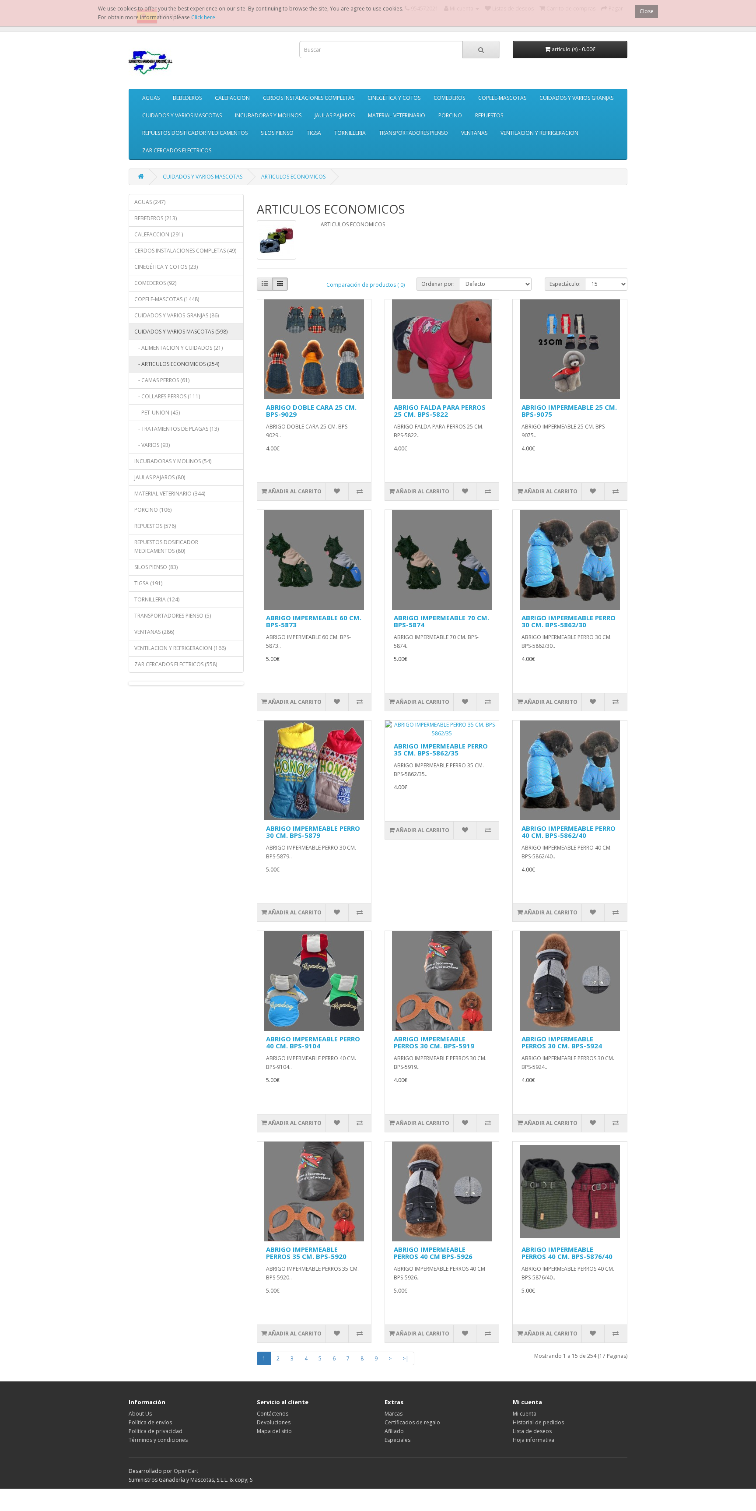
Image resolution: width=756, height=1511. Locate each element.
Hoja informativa (533, 1440)
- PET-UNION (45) (157, 412)
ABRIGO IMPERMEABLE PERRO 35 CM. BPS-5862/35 (441, 749)
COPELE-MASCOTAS (502, 98)
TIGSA (314, 133)
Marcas (393, 1413)
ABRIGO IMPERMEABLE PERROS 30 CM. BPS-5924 (562, 1042)
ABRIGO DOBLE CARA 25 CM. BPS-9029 (311, 411)
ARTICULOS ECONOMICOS (293, 176)
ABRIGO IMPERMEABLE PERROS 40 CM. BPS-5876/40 (567, 1253)
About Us (140, 1413)
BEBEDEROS (187, 98)
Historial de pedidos (538, 1422)
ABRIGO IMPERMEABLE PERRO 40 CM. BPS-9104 (313, 1042)
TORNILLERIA (350, 133)
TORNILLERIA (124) (156, 599)
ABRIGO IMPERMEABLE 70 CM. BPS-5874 (441, 621)
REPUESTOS (489, 115)
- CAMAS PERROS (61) (161, 380)
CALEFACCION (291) (158, 234)
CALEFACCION (232, 98)
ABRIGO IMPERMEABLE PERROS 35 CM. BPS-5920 (306, 1253)
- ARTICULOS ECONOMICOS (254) (176, 364)
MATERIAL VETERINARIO (396, 115)
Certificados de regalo (412, 1422)
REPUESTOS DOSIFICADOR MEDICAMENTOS (195, 133)
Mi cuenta (524, 1413)
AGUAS (151, 98)
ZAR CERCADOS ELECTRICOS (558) (175, 664)
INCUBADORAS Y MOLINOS (268, 115)
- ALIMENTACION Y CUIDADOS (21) (178, 347)
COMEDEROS (449, 98)
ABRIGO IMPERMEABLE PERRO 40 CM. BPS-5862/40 (569, 832)
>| (405, 1358)
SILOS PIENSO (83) (156, 567)
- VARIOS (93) (152, 445)
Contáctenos (272, 1413)
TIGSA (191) (148, 583)
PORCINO (450, 115)
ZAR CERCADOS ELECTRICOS (176, 150)
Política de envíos (150, 1422)
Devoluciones (273, 1422)
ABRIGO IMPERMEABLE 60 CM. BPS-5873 (313, 621)
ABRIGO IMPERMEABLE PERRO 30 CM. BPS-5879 (313, 832)
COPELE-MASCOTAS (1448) (166, 299)
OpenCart (186, 1471)
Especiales (397, 1440)
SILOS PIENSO (277, 133)
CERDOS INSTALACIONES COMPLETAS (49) (185, 250)
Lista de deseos (532, 1431)
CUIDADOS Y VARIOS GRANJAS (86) (176, 315)
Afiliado (394, 1431)
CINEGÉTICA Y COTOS (394, 98)
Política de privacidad (155, 1431)
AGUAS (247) (149, 202)
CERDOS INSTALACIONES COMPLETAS (308, 98)
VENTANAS (474, 133)
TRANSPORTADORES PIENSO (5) (172, 615)
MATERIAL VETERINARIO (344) (169, 493)
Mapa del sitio (274, 1431)
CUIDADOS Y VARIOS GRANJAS (576, 98)
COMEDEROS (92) (155, 283)
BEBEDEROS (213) (155, 218)
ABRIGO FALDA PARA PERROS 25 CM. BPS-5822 (440, 411)
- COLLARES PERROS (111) (167, 396)
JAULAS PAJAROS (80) (159, 477)
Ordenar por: (438, 284)
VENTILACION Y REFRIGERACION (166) (180, 648)
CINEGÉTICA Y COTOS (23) (166, 267)
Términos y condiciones (158, 1440)
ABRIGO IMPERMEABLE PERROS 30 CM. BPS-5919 (434, 1042)
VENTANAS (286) (154, 632)
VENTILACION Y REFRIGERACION (539, 133)
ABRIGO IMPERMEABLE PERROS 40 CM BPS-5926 (433, 1253)
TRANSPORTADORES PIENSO (413, 133)
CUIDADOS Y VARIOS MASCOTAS (182, 115)
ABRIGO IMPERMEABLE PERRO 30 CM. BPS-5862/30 (569, 621)
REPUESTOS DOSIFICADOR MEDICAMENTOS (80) (166, 546)
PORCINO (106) (153, 509)
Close (647, 11)
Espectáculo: (565, 284)
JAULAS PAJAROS (335, 115)
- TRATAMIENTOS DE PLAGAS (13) (176, 428)
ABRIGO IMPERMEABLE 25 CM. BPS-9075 (569, 411)
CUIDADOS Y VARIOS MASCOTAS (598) (181, 331)
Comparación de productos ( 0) (365, 284)
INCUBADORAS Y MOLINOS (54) (172, 461)
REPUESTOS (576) (155, 526)
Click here (203, 17)
